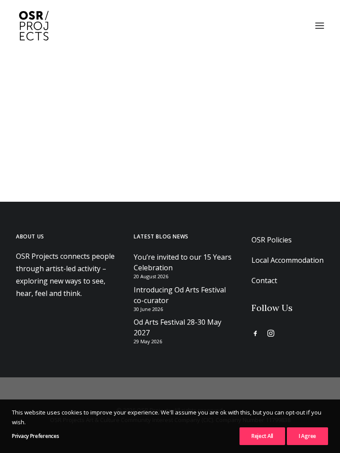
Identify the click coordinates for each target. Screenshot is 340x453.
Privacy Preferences (35, 436)
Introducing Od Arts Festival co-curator (180, 295)
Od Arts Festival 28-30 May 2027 (177, 327)
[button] (319, 25)
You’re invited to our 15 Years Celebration (183, 262)
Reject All (262, 436)
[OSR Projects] (33, 25)
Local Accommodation (287, 260)
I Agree (307, 436)
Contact (264, 280)
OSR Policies (271, 240)
